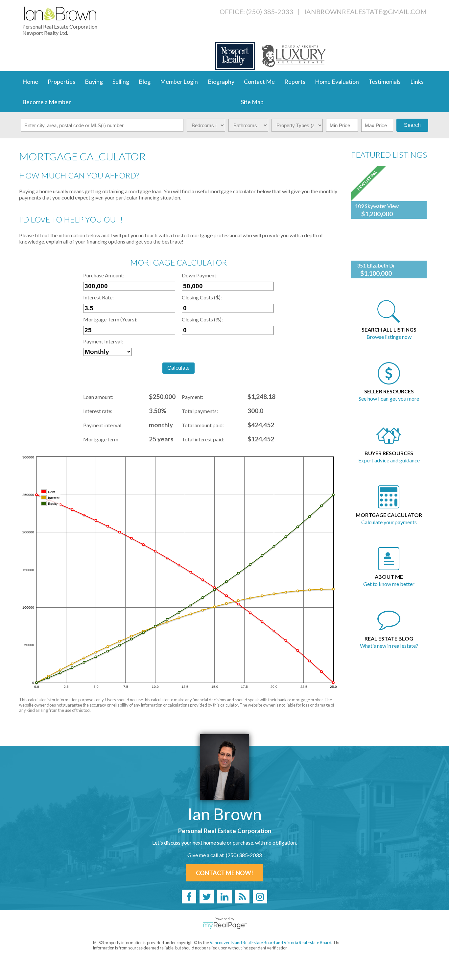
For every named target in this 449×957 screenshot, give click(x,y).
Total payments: (200, 411)
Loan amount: (98, 397)
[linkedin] (224, 896)
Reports (294, 81)
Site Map (252, 101)
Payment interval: (103, 425)
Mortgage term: (101, 439)
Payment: (192, 397)
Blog (145, 81)
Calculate (178, 368)
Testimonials (384, 81)
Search (412, 125)
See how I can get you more (389, 398)
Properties (61, 81)
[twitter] (207, 896)
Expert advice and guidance (389, 460)
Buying (94, 81)
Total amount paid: (203, 425)
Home (30, 81)
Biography (221, 81)
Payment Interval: (103, 341)
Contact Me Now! (224, 872)
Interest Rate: (98, 297)
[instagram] (260, 896)
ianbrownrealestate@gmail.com (365, 11)
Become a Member (46, 101)
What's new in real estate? (389, 645)
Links (417, 81)
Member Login (179, 81)
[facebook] (189, 896)
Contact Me (259, 81)
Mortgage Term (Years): (110, 319)
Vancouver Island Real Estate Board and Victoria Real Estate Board (270, 942)
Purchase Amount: (103, 275)
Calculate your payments (389, 522)
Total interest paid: (203, 439)
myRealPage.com (224, 925)
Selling (120, 81)
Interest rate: (97, 411)
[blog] (242, 896)
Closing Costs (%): (202, 319)
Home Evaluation (337, 81)
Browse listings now (389, 337)
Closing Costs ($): (202, 297)
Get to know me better (388, 584)
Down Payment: (200, 275)
